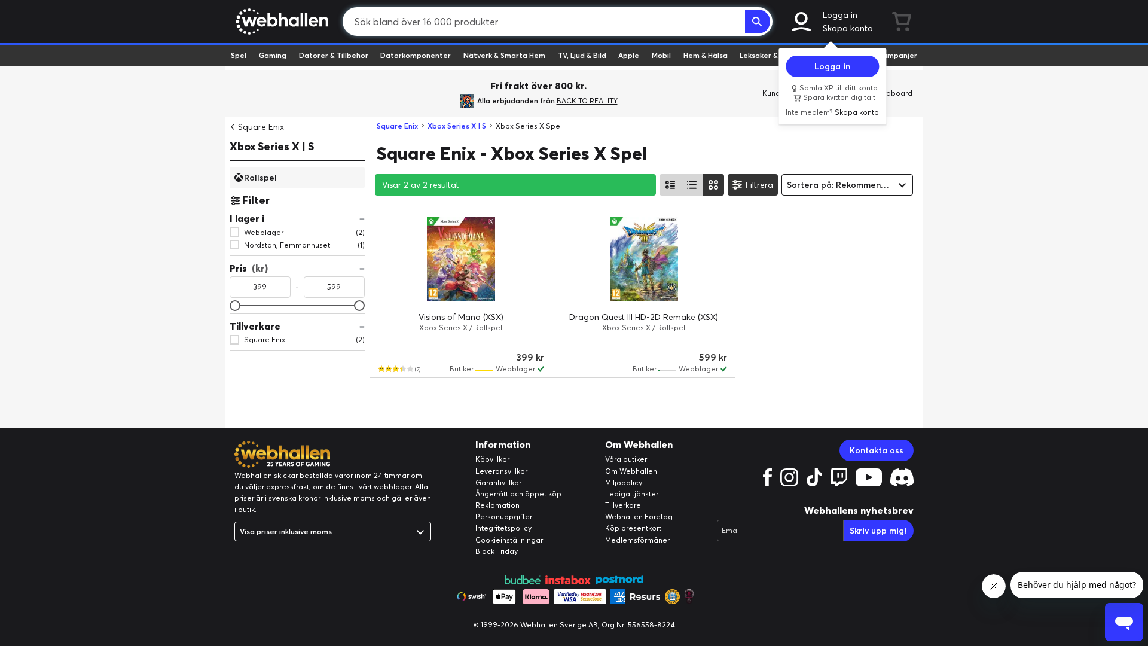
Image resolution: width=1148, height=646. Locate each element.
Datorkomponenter (415, 55)
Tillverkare (623, 505)
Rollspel (260, 177)
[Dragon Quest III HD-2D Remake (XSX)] (644, 259)
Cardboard (893, 93)
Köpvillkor (492, 459)
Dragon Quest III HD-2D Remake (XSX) (643, 317)
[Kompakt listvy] (692, 185)
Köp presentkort (633, 527)
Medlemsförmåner (637, 539)
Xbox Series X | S (272, 146)
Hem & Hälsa (705, 55)
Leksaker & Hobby (771, 55)
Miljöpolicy (623, 482)
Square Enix (261, 126)
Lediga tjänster (631, 493)
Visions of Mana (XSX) (461, 317)
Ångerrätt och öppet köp (518, 493)
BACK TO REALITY (587, 100)
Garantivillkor (498, 482)
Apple (628, 55)
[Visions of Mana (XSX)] (461, 259)
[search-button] (757, 21)
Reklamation (497, 505)
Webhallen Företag (639, 516)
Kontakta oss (876, 450)
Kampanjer (897, 55)
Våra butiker (626, 459)
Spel (238, 55)
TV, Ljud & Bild (582, 55)
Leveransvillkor (501, 471)
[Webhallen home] (280, 21)
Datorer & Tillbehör (333, 55)
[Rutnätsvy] (713, 185)
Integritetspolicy (503, 527)
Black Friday (496, 551)
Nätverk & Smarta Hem (504, 55)
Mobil (661, 55)
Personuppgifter (503, 516)
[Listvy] (670, 185)
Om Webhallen (631, 471)
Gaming (272, 55)
